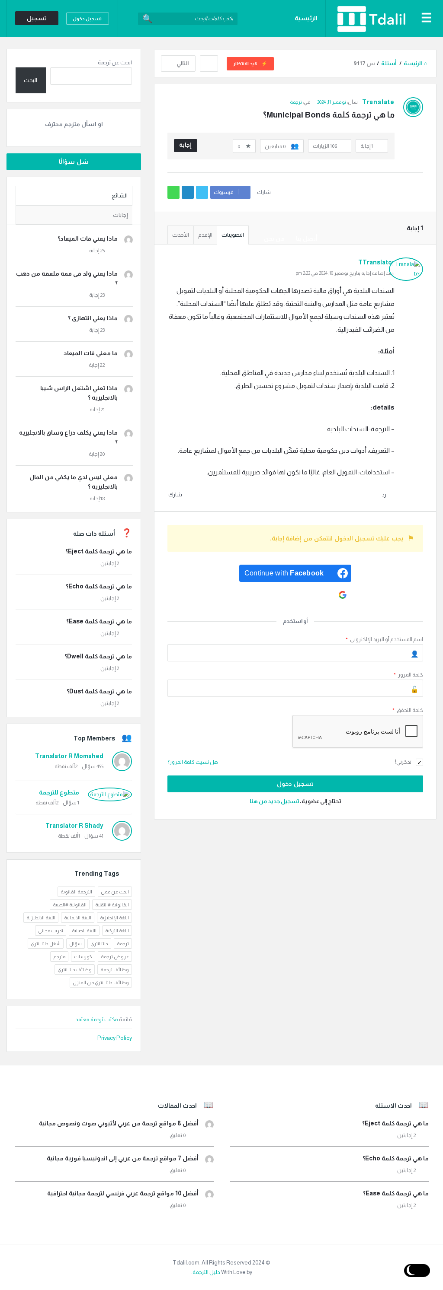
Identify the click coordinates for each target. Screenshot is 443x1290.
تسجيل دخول (87, 18)
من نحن (274, 238)
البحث (30, 80)
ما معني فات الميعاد (91, 353)
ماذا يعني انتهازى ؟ (93, 318)
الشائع (120, 195)
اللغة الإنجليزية (114, 917)
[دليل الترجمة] (366, 18)
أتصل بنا (307, 238)
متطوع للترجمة (59, 792)
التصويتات (233, 235)
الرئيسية (306, 18)
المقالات (306, 165)
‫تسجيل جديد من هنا (274, 801)
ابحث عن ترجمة (115, 62)
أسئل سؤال (300, 54)
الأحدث (180, 235)
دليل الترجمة (206, 1272)
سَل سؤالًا (74, 161)
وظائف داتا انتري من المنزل (101, 982)
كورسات (83, 956)
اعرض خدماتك (299, 128)
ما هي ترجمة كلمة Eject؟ (98, 551)
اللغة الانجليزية (40, 917)
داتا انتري (99, 943)
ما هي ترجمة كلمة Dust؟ (99, 691)
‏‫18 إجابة (97, 499)
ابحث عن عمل (115, 891)
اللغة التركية (117, 930)
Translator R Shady (74, 825)
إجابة (185, 144)
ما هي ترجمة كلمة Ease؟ (99, 621)
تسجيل (37, 18)
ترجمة (123, 943)
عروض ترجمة (115, 956)
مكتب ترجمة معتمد (97, 1019)
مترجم (59, 956)
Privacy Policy (114, 1038)
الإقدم (205, 235)
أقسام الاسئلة (297, 201)
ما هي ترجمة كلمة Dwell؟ (98, 656)
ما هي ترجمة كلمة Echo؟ (99, 586)
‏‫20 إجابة (97, 454)
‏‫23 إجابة (97, 295)
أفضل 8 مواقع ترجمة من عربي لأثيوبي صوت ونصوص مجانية (119, 1123)
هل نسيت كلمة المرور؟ (192, 762)
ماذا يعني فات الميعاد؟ (88, 238)
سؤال (75, 943)
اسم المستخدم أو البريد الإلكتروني (384, 639)
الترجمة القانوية (76, 891)
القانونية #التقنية (112, 904)
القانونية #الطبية (70, 904)
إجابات (120, 215)
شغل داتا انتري (46, 943)
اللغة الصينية (84, 930)
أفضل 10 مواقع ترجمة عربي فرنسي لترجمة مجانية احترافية (123, 1193)
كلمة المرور (408, 675)
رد (384, 495)
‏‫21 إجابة (97, 410)
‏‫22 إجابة (97, 365)
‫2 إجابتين (109, 563)
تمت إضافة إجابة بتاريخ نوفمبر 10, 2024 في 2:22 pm (345, 273)
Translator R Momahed (69, 756)
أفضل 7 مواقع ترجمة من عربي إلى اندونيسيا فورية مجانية (123, 1158)
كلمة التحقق (407, 710)
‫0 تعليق (178, 1135)
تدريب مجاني (50, 930)
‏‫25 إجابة (97, 251)
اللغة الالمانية (77, 917)
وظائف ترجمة (300, 91)
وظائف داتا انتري (75, 969)
